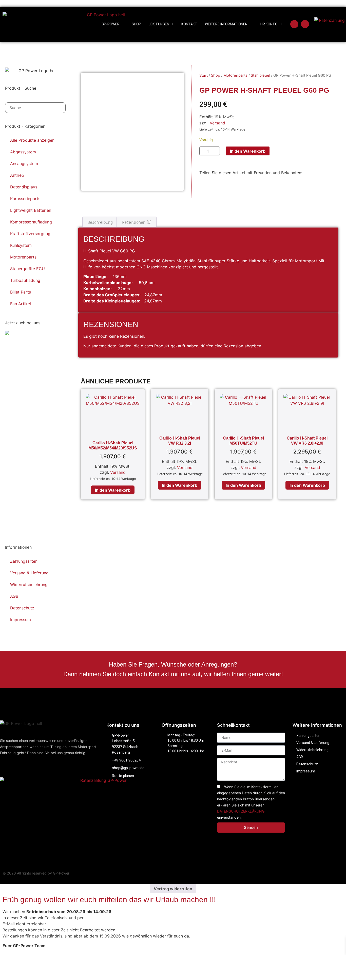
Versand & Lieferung (29, 572)
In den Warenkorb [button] (112, 490)
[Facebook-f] (294, 24)
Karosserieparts (25, 198)
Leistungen (159, 24)
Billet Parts (20, 292)
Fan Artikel (20, 303)
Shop (136, 24)
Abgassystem (23, 151)
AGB (14, 596)
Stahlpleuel (260, 75)
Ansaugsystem (24, 163)
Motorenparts (23, 257)
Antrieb (17, 175)
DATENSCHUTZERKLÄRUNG (240, 811)
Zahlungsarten (23, 561)
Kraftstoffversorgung (30, 233)
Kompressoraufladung (31, 221)
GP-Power (111, 24)
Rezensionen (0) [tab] (136, 222)
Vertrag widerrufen (173, 888)
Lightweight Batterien (30, 210)
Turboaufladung (25, 280)
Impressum (20, 619)
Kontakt (189, 24)
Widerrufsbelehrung (29, 584)
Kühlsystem (21, 245)
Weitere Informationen (226, 24)
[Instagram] (305, 24)
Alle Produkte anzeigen (32, 140)
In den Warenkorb (247, 151)
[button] (200, 188)
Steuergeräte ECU (27, 268)
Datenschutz (22, 607)
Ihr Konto (269, 24)
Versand (217, 122)
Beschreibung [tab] (100, 222)
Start (203, 75)
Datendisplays (23, 186)
